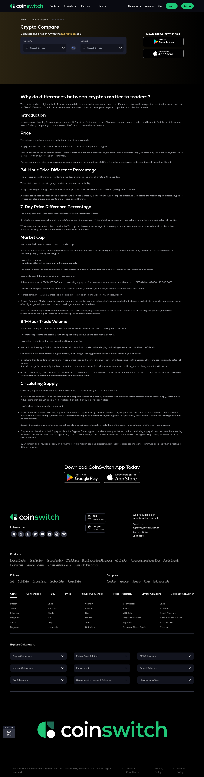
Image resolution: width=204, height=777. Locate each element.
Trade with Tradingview (86, 564)
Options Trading (55, 560)
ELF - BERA (58, 19)
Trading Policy (57, 581)
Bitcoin (13, 603)
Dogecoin (14, 627)
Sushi (13, 622)
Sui (49, 617)
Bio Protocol (128, 603)
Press (147, 581)
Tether (13, 608)
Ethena (89, 608)
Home (23, 19)
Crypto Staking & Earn (59, 564)
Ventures (149, 6)
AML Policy (23, 581)
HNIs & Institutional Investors (97, 560)
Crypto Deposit (171, 560)
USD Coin (127, 613)
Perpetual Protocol (131, 617)
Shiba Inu (52, 608)
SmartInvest (16, 564)
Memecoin (53, 627)
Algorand (127, 622)
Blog (160, 6)
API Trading (121, 560)
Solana (125, 608)
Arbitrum (164, 608)
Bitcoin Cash (166, 622)
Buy (53, 593)
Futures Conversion (92, 593)
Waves (88, 617)
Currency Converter (182, 593)
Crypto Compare (39, 19)
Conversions (33, 593)
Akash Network (168, 613)
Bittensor (164, 627)
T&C (12, 581)
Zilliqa (50, 622)
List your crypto (161, 581)
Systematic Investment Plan (145, 560)
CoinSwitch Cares (35, 564)
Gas (87, 613)
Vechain (89, 603)
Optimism (90, 627)
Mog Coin (15, 617)
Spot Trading (36, 560)
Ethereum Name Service (134, 627)
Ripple (51, 613)
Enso (162, 603)
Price (68, 593)
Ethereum (15, 613)
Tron (87, 622)
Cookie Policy (74, 581)
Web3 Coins (72, 560)
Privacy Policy (40, 581)
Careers (136, 581)
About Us (111, 581)
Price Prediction (122, 593)
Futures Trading (18, 560)
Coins (13, 593)
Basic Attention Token (171, 617)
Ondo (50, 603)
